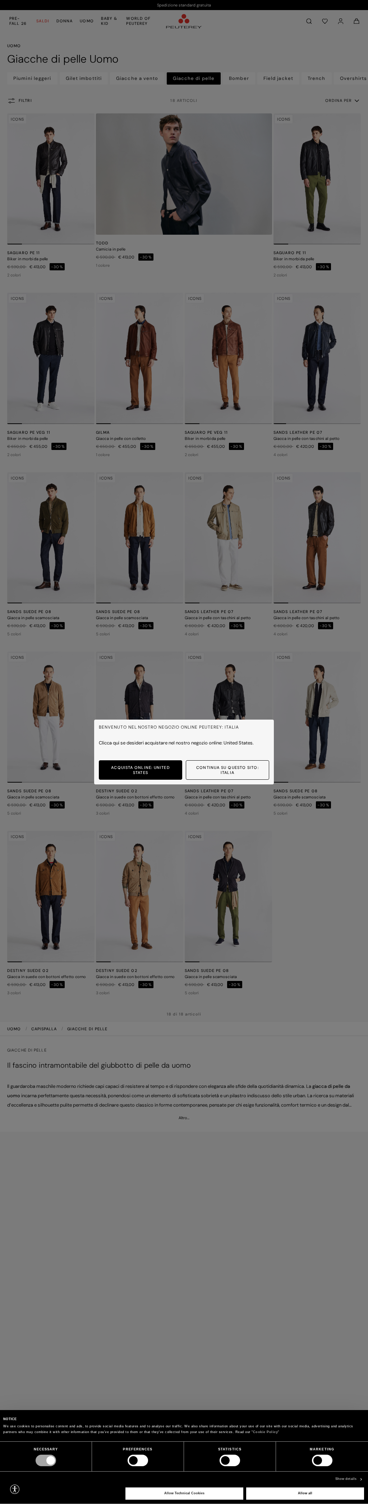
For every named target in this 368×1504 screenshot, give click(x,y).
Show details (345, 1479)
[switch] (138, 1460)
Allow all (305, 1493)
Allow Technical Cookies (184, 1493)
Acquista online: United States (140, 770)
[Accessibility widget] (15, 1489)
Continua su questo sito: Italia (227, 770)
